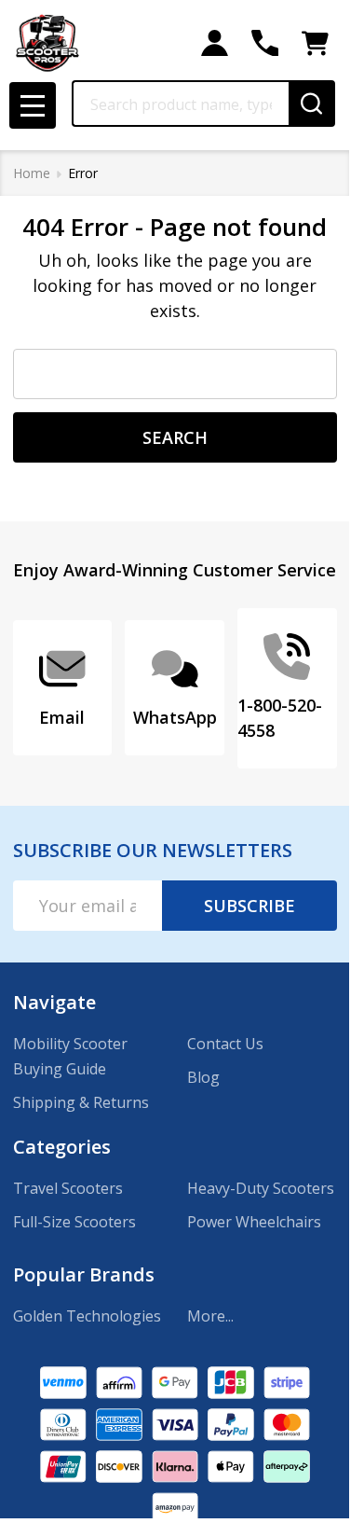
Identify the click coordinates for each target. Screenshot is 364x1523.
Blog (203, 1077)
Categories (62, 1146)
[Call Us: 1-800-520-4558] (265, 43)
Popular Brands (84, 1274)
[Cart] (315, 43)
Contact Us (225, 1043)
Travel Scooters (68, 1188)
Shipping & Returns (81, 1102)
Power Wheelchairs (254, 1221)
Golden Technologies (87, 1316)
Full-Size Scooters (74, 1221)
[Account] (214, 43)
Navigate (54, 1002)
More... (210, 1316)
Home (31, 173)
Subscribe (249, 905)
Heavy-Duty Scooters (260, 1188)
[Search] (312, 103)
